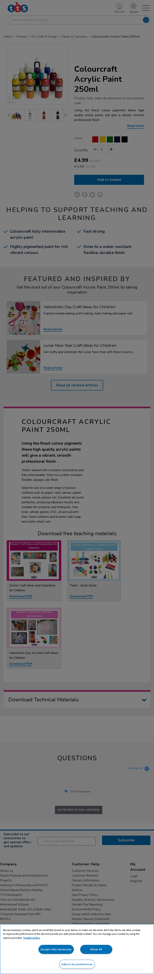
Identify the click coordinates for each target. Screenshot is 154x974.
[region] (77, 949)
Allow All (96, 949)
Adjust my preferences (77, 964)
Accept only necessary (56, 949)
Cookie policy (31, 938)
